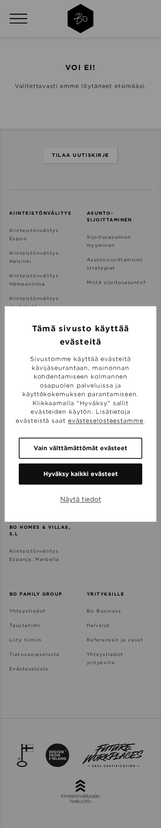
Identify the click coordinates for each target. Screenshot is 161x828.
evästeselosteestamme (105, 420)
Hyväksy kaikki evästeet (80, 474)
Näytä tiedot (80, 499)
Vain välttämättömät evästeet (80, 448)
